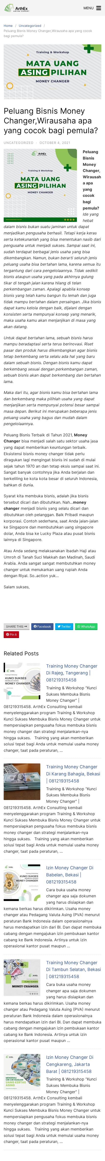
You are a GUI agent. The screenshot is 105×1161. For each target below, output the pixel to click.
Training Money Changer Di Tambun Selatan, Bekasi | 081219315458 (73, 969)
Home (8, 26)
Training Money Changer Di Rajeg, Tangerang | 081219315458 (71, 673)
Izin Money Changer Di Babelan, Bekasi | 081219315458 (69, 874)
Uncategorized (30, 26)
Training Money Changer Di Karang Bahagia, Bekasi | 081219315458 (73, 773)
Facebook (44, 626)
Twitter (66, 626)
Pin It (13, 634)
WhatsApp (87, 626)
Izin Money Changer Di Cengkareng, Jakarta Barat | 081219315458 (69, 1064)
